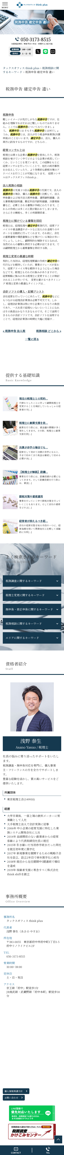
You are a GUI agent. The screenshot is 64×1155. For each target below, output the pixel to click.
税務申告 (8, 114)
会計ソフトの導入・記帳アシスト (23, 291)
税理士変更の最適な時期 (18, 256)
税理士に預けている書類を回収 (22, 221)
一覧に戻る (32, 339)
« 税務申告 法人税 (14, 331)
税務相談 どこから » (48, 331)
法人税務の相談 (12, 185)
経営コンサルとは (14, 150)
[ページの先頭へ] (58, 1139)
